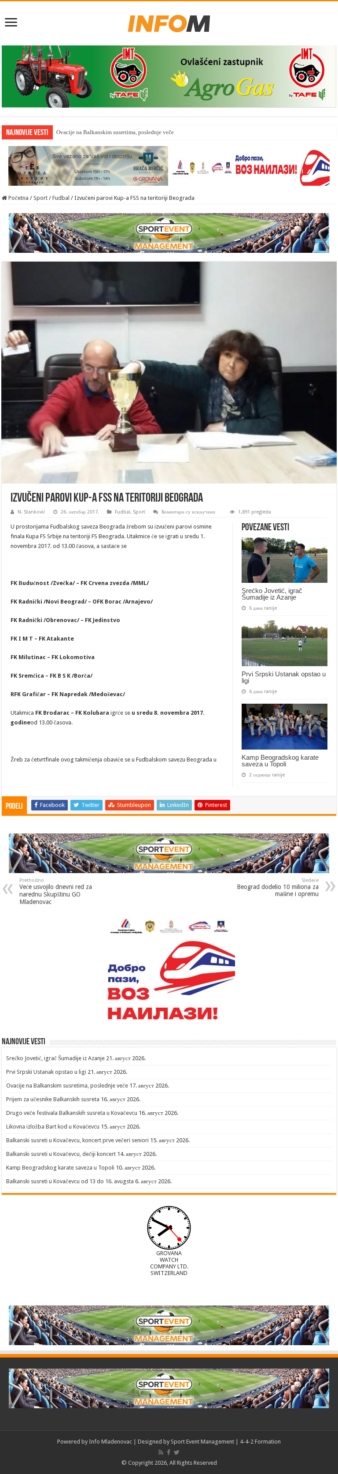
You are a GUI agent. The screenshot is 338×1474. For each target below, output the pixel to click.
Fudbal (61, 198)
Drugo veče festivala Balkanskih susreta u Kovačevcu (71, 1113)
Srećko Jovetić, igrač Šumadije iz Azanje (272, 594)
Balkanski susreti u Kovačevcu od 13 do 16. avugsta (70, 1181)
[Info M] (169, 21)
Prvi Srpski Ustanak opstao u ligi (284, 677)
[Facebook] (168, 1452)
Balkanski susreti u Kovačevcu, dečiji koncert (61, 1154)
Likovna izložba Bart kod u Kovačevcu (52, 1126)
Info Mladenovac (110, 1441)
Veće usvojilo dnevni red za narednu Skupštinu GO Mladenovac (55, 891)
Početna (18, 198)
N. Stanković (31, 512)
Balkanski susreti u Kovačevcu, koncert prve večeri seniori (77, 1140)
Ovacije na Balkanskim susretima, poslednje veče (115, 132)
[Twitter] (176, 1452)
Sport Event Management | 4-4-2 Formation (226, 1441)
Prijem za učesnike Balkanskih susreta (52, 1099)
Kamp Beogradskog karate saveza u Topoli (280, 761)
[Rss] (161, 1452)
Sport (40, 198)
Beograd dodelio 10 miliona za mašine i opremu (278, 887)
